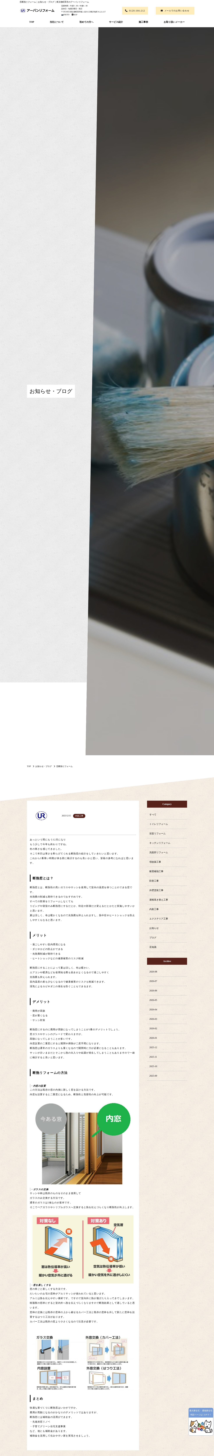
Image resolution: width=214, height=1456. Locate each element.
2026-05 (153, 1000)
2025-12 (153, 1047)
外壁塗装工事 (156, 890)
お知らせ (154, 928)
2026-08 (153, 971)
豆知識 (152, 947)
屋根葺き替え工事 (158, 899)
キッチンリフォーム (159, 843)
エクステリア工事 (158, 918)
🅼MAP (73, 15)
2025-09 (153, 1076)
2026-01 (153, 1038)
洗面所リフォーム (158, 852)
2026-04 (153, 1009)
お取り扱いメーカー (174, 22)
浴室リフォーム (157, 833)
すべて (152, 814)
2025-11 (153, 1057)
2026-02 (153, 1028)
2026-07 (153, 981)
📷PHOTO (65, 15)
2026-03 (153, 1019)
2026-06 (153, 990)
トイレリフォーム (158, 824)
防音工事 (154, 881)
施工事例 (143, 22)
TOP (31, 22)
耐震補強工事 (156, 871)
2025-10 (153, 1066)
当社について (57, 22)
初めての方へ (86, 22)
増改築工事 (155, 862)
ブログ (152, 937)
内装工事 (154, 909)
